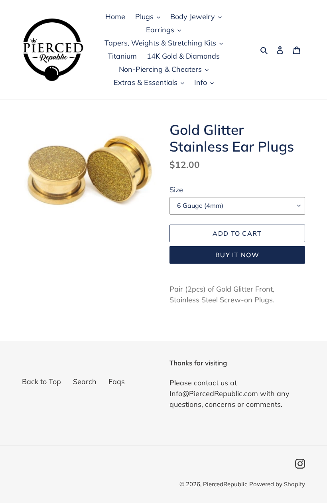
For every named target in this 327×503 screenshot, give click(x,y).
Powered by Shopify (277, 484)
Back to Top (41, 381)
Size (176, 189)
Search (85, 381)
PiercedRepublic (225, 484)
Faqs (116, 381)
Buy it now (237, 255)
